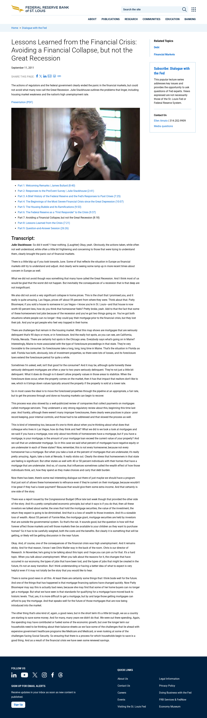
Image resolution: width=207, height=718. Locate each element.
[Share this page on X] (41, 76)
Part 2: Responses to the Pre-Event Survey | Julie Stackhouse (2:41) (56, 190)
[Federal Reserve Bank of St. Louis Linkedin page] (13, 676)
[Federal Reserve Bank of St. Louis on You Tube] (24, 676)
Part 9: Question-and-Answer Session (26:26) (43, 228)
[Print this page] (54, 76)
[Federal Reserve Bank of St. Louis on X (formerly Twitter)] (35, 676)
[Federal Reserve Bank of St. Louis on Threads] (60, 676)
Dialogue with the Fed (34, 27)
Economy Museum (169, 706)
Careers (122, 692)
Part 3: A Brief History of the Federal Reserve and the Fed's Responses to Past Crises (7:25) (69, 196)
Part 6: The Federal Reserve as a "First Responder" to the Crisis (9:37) (57, 212)
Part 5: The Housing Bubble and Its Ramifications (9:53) (49, 206)
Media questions (163, 126)
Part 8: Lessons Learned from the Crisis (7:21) (44, 222)
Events (121, 699)
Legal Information (169, 678)
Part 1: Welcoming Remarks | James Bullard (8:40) (46, 185)
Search (184, 9)
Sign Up (18, 704)
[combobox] (151, 9)
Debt (156, 47)
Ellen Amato (161, 120)
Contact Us (124, 685)
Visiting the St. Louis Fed (132, 706)
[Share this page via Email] (49, 76)
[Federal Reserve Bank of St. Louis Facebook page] (52, 676)
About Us (123, 678)
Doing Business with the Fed (175, 692)
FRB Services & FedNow (172, 699)
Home (14, 27)
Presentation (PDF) (22, 102)
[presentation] (92, 20)
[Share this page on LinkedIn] (45, 76)
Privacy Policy (167, 685)
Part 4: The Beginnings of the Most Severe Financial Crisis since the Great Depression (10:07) (71, 201)
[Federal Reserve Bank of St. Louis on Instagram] (44, 676)
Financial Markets (164, 54)
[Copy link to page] (59, 76)
